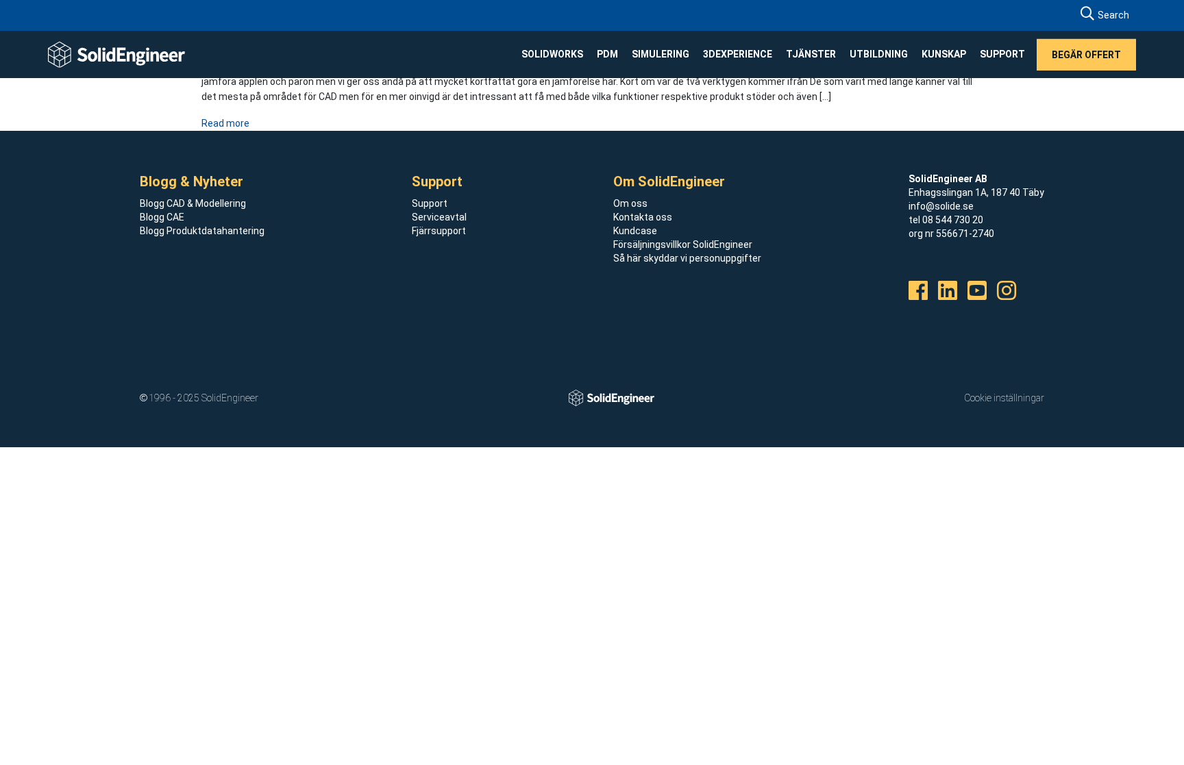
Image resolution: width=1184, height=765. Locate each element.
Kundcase (635, 230)
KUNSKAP (944, 54)
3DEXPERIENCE (737, 54)
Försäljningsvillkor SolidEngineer (682, 244)
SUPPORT (1002, 54)
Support (429, 203)
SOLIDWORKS (552, 54)
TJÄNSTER (811, 54)
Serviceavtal (439, 217)
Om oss (630, 203)
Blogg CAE (162, 217)
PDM (607, 54)
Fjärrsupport (439, 230)
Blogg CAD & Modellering (193, 203)
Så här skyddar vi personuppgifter (687, 258)
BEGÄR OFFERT (1086, 54)
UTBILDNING (879, 54)
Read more (225, 123)
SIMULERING (660, 54)
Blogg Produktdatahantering (202, 230)
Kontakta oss (642, 217)
